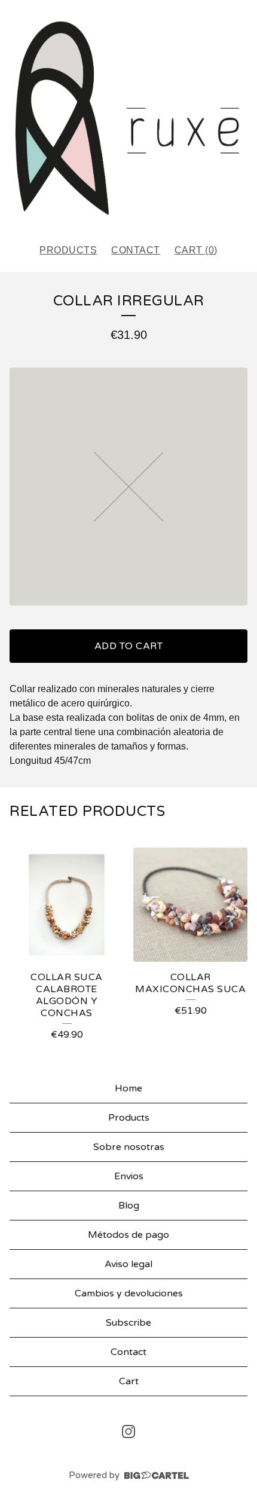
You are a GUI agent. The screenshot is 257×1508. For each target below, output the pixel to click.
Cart (129, 1381)
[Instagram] (128, 1431)
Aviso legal (128, 1264)
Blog (128, 1206)
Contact (135, 250)
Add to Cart (128, 646)
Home (128, 1088)
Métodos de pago (128, 1235)
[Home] (128, 116)
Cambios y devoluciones (129, 1293)
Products (68, 250)
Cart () (196, 250)
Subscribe (128, 1323)
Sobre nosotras (128, 1147)
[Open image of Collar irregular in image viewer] (128, 486)
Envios (128, 1176)
